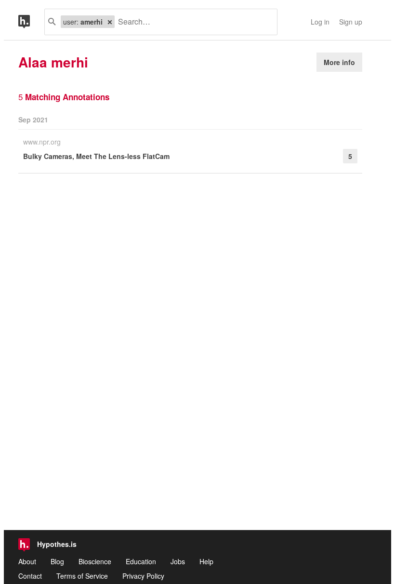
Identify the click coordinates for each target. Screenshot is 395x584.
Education (141, 561)
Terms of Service (82, 576)
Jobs (178, 561)
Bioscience (95, 561)
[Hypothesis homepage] (31, 22)
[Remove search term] (110, 21)
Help (206, 561)
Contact (30, 576)
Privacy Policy (143, 576)
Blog (57, 561)
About (27, 561)
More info (339, 62)
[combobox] (192, 22)
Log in (320, 21)
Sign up (350, 21)
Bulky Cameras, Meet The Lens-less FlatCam (96, 156)
